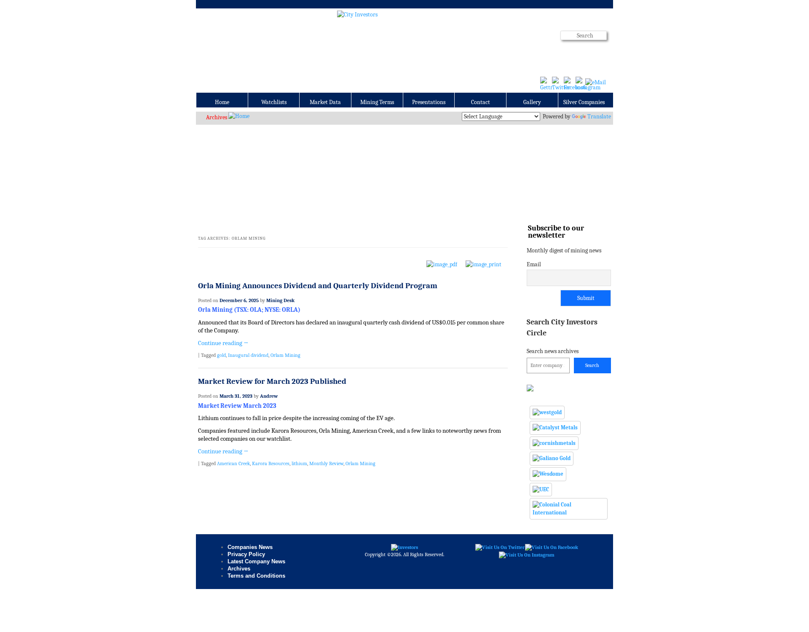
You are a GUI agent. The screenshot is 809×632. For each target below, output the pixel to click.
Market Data (325, 102)
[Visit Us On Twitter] (500, 547)
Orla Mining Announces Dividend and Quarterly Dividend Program (317, 285)
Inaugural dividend (248, 355)
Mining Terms (377, 102)
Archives (216, 117)
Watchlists (274, 102)
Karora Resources (270, 463)
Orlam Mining (285, 355)
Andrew (269, 396)
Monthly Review (326, 463)
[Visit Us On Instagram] (526, 554)
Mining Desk (280, 300)
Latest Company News (256, 561)
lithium (299, 463)
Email (534, 264)
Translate (599, 116)
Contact (480, 102)
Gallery (532, 102)
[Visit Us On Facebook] (551, 547)
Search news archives (562, 336)
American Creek (233, 463)
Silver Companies (584, 102)
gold (221, 355)
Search (592, 365)
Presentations (428, 102)
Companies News (250, 547)
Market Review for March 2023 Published (272, 381)
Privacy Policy (246, 554)
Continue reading (223, 343)
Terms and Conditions (256, 576)
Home (222, 102)
